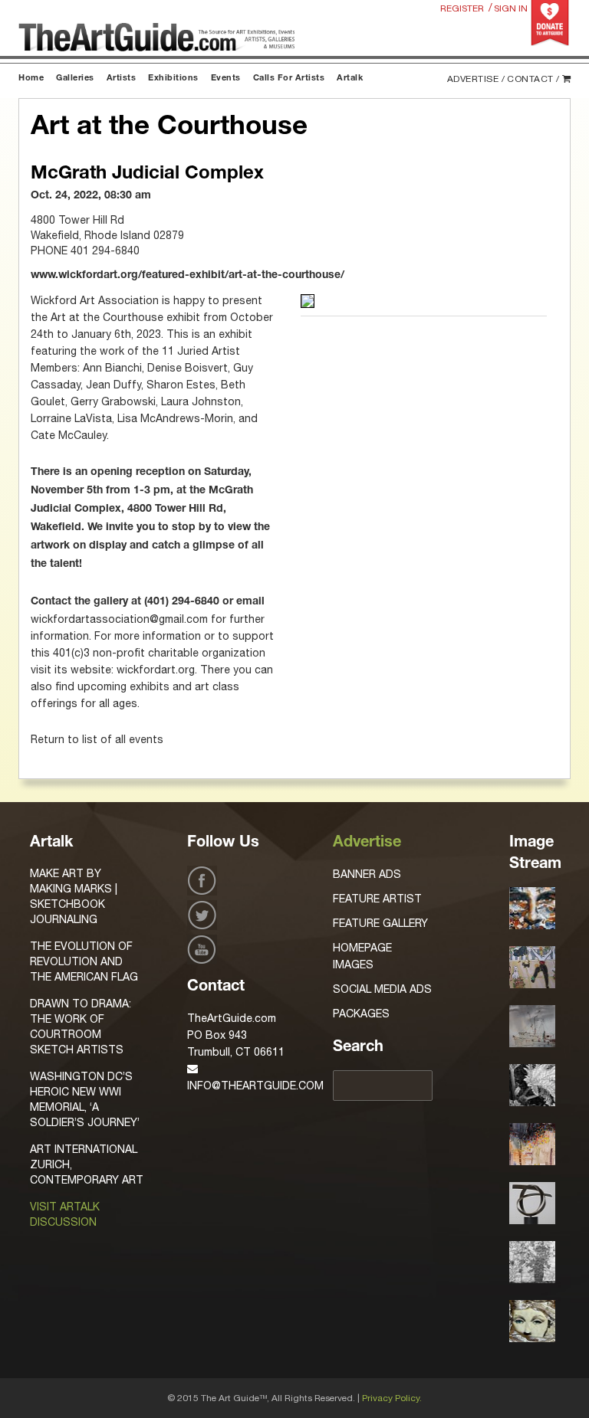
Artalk (350, 78)
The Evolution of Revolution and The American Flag (84, 961)
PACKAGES (361, 1013)
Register (462, 8)
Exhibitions (173, 78)
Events (226, 78)
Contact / (533, 79)
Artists (122, 78)
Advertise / (476, 79)
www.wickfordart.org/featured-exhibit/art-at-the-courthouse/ (187, 275)
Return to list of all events (97, 739)
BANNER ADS (367, 874)
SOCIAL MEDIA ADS (382, 989)
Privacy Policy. (392, 1398)
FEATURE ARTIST (377, 898)
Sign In (511, 8)
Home (31, 78)
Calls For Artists (289, 78)
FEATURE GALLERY (380, 923)
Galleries (75, 78)
